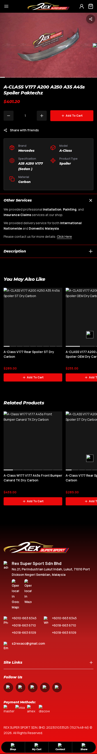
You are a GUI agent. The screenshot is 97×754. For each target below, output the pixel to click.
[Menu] (14, 6)
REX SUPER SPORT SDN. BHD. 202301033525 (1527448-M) (46, 727)
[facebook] (8, 687)
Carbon (24, 182)
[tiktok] (57, 687)
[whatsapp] (45, 687)
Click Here (64, 236)
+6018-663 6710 (24, 625)
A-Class (65, 151)
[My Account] (81, 6)
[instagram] (20, 687)
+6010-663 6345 (24, 618)
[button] (94, 45)
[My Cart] (90, 6)
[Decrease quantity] (9, 116)
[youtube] (32, 687)
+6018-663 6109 (24, 632)
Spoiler (65, 163)
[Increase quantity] (42, 116)
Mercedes (26, 151)
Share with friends (24, 130)
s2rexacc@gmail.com (28, 643)
